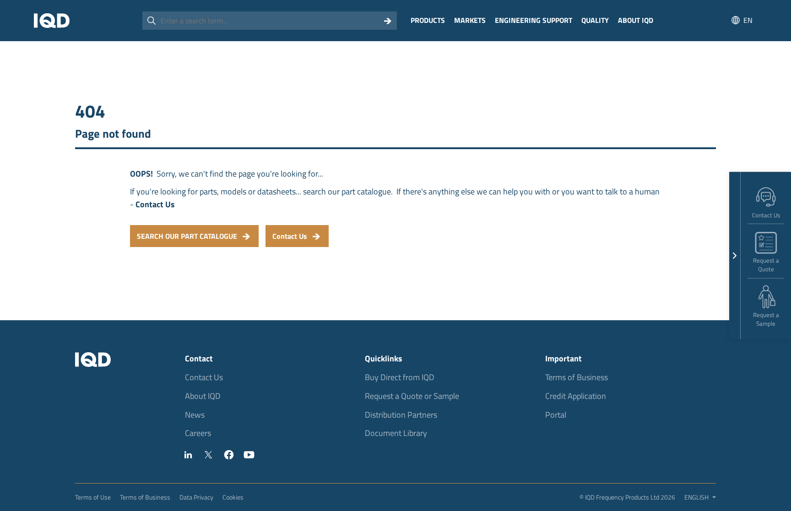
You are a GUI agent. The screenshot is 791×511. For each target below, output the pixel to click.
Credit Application (575, 396)
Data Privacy (196, 497)
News (195, 415)
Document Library (396, 433)
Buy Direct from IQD (399, 377)
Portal (555, 415)
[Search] (388, 20)
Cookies (233, 497)
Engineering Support (533, 20)
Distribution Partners (401, 415)
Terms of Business (576, 377)
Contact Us (204, 377)
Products (428, 20)
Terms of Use (93, 497)
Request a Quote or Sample (412, 396)
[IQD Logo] (52, 20)
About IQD (635, 20)
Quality (595, 20)
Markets (470, 20)
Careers (198, 433)
